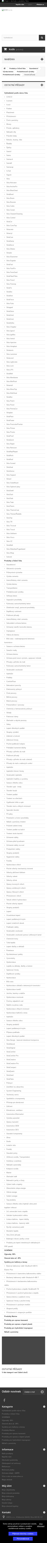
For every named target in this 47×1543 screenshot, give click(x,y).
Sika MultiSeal (11, 393)
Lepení (8, 911)
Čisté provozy (11, 693)
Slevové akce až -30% (12, 1258)
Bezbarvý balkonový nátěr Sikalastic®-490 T (22, 1277)
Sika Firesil (10, 280)
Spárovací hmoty (12, 970)
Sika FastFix (11, 268)
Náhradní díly (11, 132)
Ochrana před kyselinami (15, 841)
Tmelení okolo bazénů (14, 833)
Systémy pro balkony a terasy (15, 1262)
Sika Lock (10, 366)
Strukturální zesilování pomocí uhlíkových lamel (23, 935)
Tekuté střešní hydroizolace (16, 900)
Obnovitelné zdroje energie (16, 1188)
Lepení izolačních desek (15, 923)
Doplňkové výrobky (13, 974)
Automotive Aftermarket (15, 1114)
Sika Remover (11, 448)
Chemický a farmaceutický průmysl (19, 709)
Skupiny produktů (12, 853)
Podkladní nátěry (12, 927)
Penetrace (10, 950)
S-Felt (8, 171)
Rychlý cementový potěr (15, 1227)
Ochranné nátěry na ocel (15, 845)
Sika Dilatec (10, 249)
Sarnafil (9, 163)
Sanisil (8, 151)
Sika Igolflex (10, 335)
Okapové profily (12, 1308)
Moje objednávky (8, 1490)
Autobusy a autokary (13, 1161)
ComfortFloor (11, 681)
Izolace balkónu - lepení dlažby (17, 1219)
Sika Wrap (10, 553)
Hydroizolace (11, 962)
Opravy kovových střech (15, 884)
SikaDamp (10, 241)
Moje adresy (6, 1500)
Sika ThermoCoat (12, 510)
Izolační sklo (11, 1145)
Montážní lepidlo (12, 1231)
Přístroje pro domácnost (15, 1102)
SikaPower (10, 420)
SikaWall (9, 545)
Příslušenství (11, 116)
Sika (8, 179)
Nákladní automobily (13, 1165)
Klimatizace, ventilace (14, 1110)
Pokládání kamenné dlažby (16, 748)
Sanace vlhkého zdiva (14, 783)
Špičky (8, 148)
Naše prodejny (7, 1453)
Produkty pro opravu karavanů (16, 1320)
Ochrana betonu (12, 654)
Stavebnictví (11, 565)
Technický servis (12, 1095)
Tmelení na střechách (14, 798)
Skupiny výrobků (12, 732)
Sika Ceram (10, 210)
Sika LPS (9, 370)
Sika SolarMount (12, 483)
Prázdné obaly (11, 136)
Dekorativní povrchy (13, 685)
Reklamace (6, 1467)
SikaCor (9, 222)
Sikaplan (9, 413)
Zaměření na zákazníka (15, 1087)
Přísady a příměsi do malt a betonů (19, 759)
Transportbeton (11, 588)
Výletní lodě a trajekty (14, 1184)
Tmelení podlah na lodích (15, 830)
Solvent (9, 557)
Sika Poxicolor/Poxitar (14, 424)
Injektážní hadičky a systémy (17, 779)
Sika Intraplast (11, 346)
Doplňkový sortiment (13, 611)
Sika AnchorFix (11, 186)
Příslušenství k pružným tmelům (18, 1305)
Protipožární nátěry (13, 849)
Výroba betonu (11, 584)
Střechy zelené (11, 876)
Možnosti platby (8, 1470)
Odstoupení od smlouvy (11, 1463)
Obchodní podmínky (10, 1460)
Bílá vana (9, 982)
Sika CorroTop (11, 225)
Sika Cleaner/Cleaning (14, 214)
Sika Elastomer (12, 257)
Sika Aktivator (11, 183)
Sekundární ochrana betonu (16, 623)
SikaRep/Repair (12, 452)
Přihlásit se (40, 4)
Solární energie (11, 1196)
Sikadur (9, 253)
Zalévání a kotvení (13, 736)
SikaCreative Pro (12, 1063)
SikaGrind (10, 315)
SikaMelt (9, 374)
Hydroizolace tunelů (13, 989)
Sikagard (9, 307)
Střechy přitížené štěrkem (15, 872)
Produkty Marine (10, 1316)
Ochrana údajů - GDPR (10, 1473)
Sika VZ (9, 541)
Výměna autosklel (12, 1118)
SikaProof (10, 436)
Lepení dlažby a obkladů (15, 946)
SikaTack (9, 494)
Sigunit (8, 175)
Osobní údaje (7, 1503)
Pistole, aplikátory (12, 128)
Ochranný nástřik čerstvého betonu (19, 627)
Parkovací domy (12, 716)
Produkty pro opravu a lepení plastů (18, 1324)
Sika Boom (10, 198)
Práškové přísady (12, 615)
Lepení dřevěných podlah (15, 728)
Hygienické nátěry (12, 857)
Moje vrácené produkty (11, 1493)
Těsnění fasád (11, 791)
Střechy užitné (11, 880)
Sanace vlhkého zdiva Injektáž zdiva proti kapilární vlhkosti (20, 1206)
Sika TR (9, 522)
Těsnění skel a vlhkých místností (18, 806)
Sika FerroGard (11, 272)
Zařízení (9, 1106)
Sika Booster (11, 202)
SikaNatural (10, 1044)
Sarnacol (9, 159)
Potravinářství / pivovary (15, 705)
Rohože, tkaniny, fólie (14, 140)
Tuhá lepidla (10, 943)
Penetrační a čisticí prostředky (17, 818)
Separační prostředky (14, 600)
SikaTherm (10, 506)
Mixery (8, 124)
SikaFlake (10, 1079)
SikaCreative (11, 1060)
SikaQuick (10, 440)
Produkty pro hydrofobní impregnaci (18, 1328)
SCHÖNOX (8, 1250)
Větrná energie (11, 1192)
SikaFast (9, 264)
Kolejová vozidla (12, 1169)
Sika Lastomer (11, 354)
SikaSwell (10, 491)
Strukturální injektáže (14, 775)
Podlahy (9, 678)
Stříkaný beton (11, 596)
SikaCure (9, 237)
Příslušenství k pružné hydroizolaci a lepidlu (22, 1293)
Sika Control (10, 218)
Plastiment (10, 112)
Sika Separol (11, 475)
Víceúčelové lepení (13, 915)
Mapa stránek (7, 1480)
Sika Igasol (10, 331)
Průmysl (9, 1083)
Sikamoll (9, 385)
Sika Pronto (10, 432)
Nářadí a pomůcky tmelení (16, 822)
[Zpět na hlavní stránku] (4, 68)
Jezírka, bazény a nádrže (15, 993)
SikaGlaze (10, 311)
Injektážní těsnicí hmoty (15, 771)
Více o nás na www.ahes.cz (12, 1476)
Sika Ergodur (11, 261)
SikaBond (9, 194)
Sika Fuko (10, 303)
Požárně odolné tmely (14, 826)
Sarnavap (9, 167)
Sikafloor (9, 296)
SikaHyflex (10, 323)
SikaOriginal (10, 1048)
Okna (8, 1137)
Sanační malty (11, 650)
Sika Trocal (10, 530)
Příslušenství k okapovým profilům (19, 1312)
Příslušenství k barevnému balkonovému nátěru (23, 1274)
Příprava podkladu (13, 1032)
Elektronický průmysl (14, 689)
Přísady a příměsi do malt (15, 662)
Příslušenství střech (13, 896)
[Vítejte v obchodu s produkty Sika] (23, 1)
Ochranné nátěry (12, 837)
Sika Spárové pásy (13, 487)
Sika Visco (10, 537)
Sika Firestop (11, 284)
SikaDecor (10, 245)
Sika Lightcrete (11, 362)
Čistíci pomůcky (12, 120)
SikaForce (10, 300)
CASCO (9, 97)
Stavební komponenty (14, 1134)
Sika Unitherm (11, 533)
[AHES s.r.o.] (23, 19)
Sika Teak (10, 502)
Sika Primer (10, 428)
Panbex (9, 109)
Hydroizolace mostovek (14, 997)
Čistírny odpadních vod (14, 1001)
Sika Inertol (10, 339)
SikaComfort (10, 1052)
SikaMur (9, 397)
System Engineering (13, 1091)
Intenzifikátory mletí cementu (17, 580)
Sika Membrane (12, 377)
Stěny (8, 724)
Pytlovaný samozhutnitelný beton (18, 604)
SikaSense (10, 471)
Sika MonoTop (11, 389)
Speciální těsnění (12, 810)
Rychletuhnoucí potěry (14, 954)
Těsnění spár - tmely (13, 787)
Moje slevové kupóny (10, 1506)
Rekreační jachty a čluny (15, 1180)
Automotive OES (12, 1130)
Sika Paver (10, 405)
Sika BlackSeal (12, 190)
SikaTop (9, 518)
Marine (8, 1173)
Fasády (9, 861)
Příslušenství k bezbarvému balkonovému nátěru (20, 1283)
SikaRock (9, 455)
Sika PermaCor (11, 409)
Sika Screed (10, 463)
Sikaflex (9, 292)
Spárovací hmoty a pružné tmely (18, 1301)
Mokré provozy (11, 701)
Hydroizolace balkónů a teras (16, 1013)
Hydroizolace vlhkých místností (17, 1009)
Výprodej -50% (10, 1254)
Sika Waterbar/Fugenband (15, 549)
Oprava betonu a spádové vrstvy (18, 1297)
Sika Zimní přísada (13, 1235)
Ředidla (9, 144)
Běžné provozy (11, 697)
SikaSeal (9, 467)
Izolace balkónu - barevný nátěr (17, 1223)
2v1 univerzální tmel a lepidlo (17, 1211)
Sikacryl (9, 233)
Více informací (40, 1525)
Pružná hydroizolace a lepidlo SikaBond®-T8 (22, 1289)
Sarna (8, 155)
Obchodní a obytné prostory (16, 720)
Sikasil (8, 479)
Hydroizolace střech (13, 865)
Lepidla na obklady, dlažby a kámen (19, 966)
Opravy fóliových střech (15, 892)
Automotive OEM (12, 1126)
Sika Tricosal (11, 526)
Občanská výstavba (13, 568)
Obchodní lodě (11, 1176)
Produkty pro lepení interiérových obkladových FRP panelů (22, 1244)
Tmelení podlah (12, 794)
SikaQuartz (10, 1071)
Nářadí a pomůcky (11, 1332)
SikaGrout (10, 319)
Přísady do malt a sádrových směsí (19, 763)
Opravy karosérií (12, 1122)
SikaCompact (11, 1067)
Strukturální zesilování (14, 670)
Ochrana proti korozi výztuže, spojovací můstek (23, 658)
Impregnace (10, 631)
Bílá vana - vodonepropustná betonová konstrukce (19, 640)
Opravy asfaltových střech (16, 888)
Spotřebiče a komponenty (15, 1099)
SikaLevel (10, 358)
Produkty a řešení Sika (13, 561)
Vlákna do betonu (12, 635)
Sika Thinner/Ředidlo (13, 514)
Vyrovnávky (10, 958)
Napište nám (20, 4)
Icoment (9, 101)
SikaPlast (9, 416)
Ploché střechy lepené (14, 904)
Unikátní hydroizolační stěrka (17, 1215)
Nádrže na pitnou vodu (14, 1005)
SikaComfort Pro (12, 1056)
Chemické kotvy (12, 939)
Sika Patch (10, 401)
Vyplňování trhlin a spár (15, 802)
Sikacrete (9, 229)
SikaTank (9, 498)
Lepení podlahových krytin (15, 919)
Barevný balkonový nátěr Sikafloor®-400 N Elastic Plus (20, 1268)
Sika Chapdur (11, 327)
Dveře (8, 1141)
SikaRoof (9, 459)
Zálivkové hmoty (12, 740)
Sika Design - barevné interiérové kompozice (22, 1040)
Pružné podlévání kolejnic (15, 744)
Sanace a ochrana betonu (15, 646)
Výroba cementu (12, 576)
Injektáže (9, 674)
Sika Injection (11, 342)
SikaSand (9, 1075)
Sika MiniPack (11, 381)
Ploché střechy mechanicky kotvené (19, 869)
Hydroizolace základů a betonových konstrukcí (23, 985)
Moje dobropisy (8, 1496)
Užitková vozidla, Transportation (18, 1157)
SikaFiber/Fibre (11, 276)
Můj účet (7, 1485)
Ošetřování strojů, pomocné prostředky (20, 607)
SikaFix (9, 288)
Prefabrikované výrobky (15, 592)
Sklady (8, 713)
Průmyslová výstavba (14, 572)
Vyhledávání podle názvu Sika (16, 93)
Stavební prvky (11, 1153)
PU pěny (9, 814)
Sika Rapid (10, 444)
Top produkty (11, 1200)
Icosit (8, 105)
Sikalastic (10, 350)
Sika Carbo (10, 206)
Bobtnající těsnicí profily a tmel (17, 1239)
